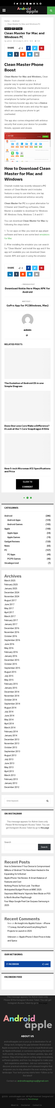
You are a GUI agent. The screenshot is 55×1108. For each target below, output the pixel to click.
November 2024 (11, 596)
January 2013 (10, 783)
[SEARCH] (47, 801)
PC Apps (19, 28)
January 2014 (10, 735)
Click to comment (27, 484)
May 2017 (8, 608)
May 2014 (8, 719)
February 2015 (11, 684)
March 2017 (9, 616)
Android (8, 28)
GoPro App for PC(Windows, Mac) (27, 305)
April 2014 (9, 723)
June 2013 (9, 763)
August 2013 (10, 755)
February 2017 (11, 620)
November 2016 (11, 632)
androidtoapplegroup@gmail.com (33, 1081)
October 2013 (10, 747)
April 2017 (9, 612)
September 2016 (12, 640)
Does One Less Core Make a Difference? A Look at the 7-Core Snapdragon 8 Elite (26, 427)
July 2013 (8, 759)
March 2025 (9, 580)
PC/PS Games (14, 559)
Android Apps (14, 520)
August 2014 (10, 708)
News (7, 546)
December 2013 (11, 739)
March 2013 (9, 775)
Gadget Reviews (12, 541)
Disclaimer (25, 1105)
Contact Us (37, 1105)
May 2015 (8, 680)
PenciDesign (33, 1099)
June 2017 (9, 604)
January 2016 (10, 656)
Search (7, 842)
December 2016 (11, 628)
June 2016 (9, 644)
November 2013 (11, 743)
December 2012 (11, 787)
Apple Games (13, 537)
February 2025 (11, 584)
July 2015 (8, 676)
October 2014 (10, 700)
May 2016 (8, 648)
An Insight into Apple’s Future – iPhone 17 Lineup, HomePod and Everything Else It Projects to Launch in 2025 (28, 927)
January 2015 (10, 688)
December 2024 (11, 592)
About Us (14, 1105)
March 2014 (9, 727)
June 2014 (9, 715)
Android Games (15, 524)
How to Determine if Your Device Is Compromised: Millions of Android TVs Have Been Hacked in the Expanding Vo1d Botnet (27, 870)
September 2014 (12, 704)
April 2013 (9, 771)
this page (45, 828)
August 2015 (10, 672)
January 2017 (10, 624)
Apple (7, 529)
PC (13, 28)
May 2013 (8, 767)
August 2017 (10, 600)
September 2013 (12, 751)
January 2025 (10, 588)
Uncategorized (11, 563)
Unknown (11, 937)
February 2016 (11, 652)
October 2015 (10, 664)
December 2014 (11, 692)
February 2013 (11, 779)
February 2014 (11, 731)
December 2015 (11, 660)
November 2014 (11, 696)
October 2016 (10, 636)
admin (9, 41)
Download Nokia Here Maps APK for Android (27, 290)
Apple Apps (12, 533)
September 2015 (12, 668)
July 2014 (8, 712)
